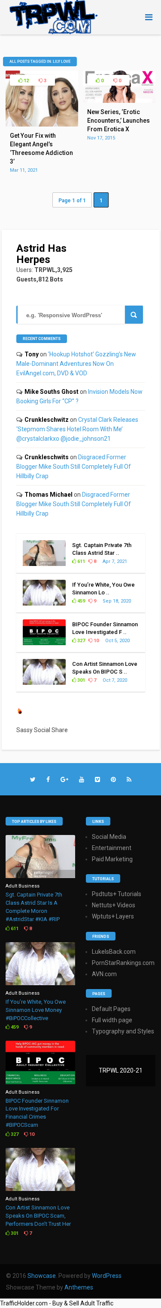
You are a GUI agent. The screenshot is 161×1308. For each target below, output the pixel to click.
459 (80, 601)
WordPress (107, 1275)
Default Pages (111, 1008)
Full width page (112, 1020)
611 (80, 561)
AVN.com (104, 974)
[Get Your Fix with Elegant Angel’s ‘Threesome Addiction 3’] (42, 124)
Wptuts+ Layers (113, 916)
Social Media (109, 836)
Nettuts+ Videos (113, 905)
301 (80, 680)
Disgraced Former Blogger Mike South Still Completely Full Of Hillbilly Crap (73, 466)
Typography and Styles (123, 1031)
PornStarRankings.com (123, 962)
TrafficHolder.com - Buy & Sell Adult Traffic (56, 1303)
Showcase (41, 1275)
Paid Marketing (112, 859)
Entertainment (111, 847)
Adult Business (22, 886)
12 (25, 80)
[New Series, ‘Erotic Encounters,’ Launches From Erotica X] (119, 100)
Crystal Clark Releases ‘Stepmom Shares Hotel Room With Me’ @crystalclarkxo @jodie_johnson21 (77, 429)
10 (95, 640)
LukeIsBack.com (114, 951)
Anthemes (78, 1287)
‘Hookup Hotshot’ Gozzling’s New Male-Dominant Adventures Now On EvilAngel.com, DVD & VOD (76, 364)
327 (80, 640)
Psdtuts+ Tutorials (116, 894)
